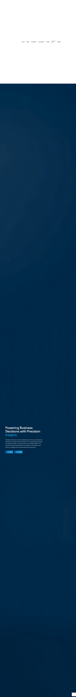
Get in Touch (18, 451)
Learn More (9, 451)
